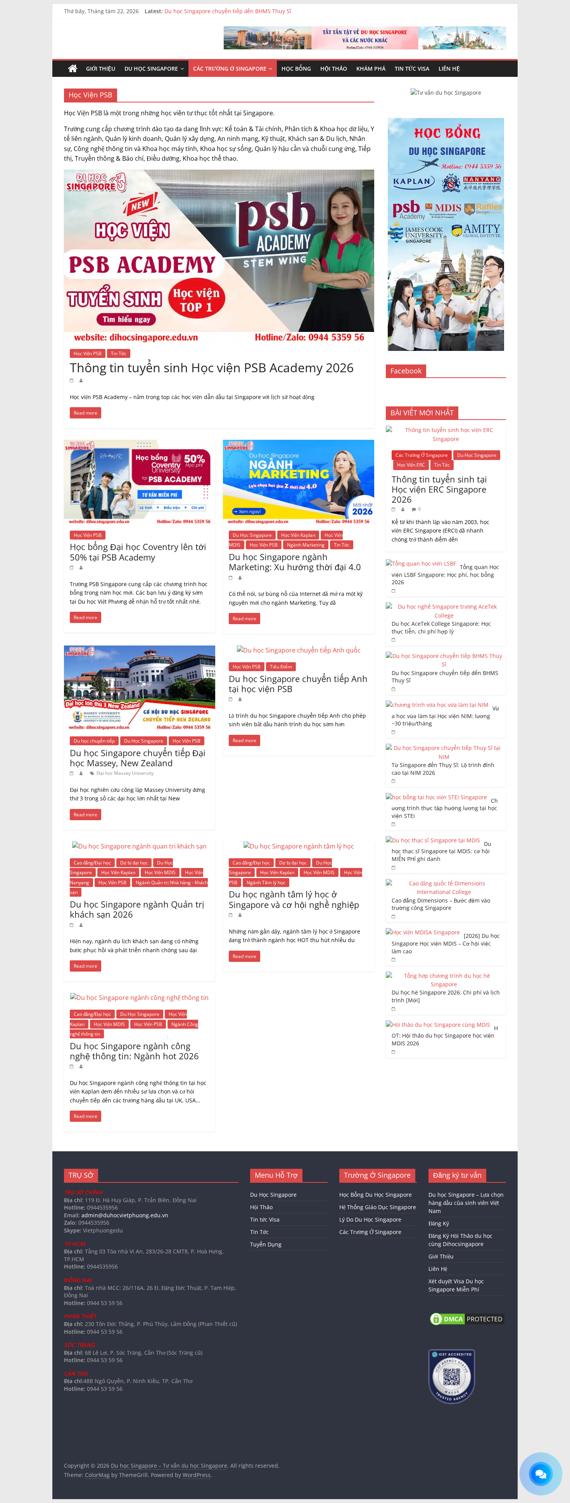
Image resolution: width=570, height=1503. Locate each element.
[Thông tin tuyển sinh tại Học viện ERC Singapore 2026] (446, 430)
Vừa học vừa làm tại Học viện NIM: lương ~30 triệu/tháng (445, 716)
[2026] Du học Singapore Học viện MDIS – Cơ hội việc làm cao (446, 943)
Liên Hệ (449, 68)
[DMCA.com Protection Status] (467, 1315)
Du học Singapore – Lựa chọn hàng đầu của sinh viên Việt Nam (466, 1203)
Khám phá (370, 68)
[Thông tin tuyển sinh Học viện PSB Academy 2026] (219, 174)
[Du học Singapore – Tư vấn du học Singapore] (72, 69)
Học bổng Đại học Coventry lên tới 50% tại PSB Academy (138, 551)
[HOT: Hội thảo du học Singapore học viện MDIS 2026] (438, 1024)
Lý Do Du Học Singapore (370, 1219)
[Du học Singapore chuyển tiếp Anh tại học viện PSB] (299, 650)
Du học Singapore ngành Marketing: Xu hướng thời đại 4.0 (295, 562)
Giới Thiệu (100, 68)
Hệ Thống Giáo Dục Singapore (377, 1207)
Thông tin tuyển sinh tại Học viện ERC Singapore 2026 (439, 489)
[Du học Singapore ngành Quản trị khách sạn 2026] (139, 846)
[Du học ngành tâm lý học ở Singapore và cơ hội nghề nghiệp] (299, 846)
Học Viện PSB (88, 353)
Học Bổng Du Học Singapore (375, 1194)
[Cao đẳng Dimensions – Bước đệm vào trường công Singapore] (444, 883)
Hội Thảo (333, 68)
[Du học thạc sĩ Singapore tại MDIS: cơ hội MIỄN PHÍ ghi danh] (433, 840)
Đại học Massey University (125, 773)
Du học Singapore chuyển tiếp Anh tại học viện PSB (298, 683)
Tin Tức (118, 353)
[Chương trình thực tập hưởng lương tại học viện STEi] (436, 797)
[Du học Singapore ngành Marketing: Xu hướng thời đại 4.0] (298, 444)
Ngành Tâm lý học (266, 882)
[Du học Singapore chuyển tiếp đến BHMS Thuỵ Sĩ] (444, 656)
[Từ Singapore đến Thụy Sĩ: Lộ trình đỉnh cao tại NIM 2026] (444, 748)
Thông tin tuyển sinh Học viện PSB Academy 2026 (212, 367)
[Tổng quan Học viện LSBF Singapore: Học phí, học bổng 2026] (421, 563)
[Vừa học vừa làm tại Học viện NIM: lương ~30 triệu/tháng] (437, 704)
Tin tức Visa (412, 68)
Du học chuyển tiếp (94, 741)
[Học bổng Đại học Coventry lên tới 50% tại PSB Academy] (139, 444)
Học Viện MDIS (160, 872)
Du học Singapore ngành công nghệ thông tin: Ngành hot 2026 (134, 1051)
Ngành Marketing (306, 544)
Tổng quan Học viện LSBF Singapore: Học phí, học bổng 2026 (445, 574)
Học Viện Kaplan (298, 535)
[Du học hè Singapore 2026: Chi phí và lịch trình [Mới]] (444, 975)
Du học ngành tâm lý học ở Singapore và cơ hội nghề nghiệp (294, 899)
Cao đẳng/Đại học (92, 862)
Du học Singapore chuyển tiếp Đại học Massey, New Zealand (138, 758)
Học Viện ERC (411, 465)
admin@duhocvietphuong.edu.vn (124, 1215)
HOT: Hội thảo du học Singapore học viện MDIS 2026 (445, 1035)
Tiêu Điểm (281, 666)
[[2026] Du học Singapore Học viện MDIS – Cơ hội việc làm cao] (423, 932)
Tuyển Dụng (266, 1244)
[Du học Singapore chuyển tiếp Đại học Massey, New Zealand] (139, 650)
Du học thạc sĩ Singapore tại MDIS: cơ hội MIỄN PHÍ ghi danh (441, 851)
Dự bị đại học (134, 862)
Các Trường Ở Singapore (229, 68)
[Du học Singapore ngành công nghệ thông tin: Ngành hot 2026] (139, 997)
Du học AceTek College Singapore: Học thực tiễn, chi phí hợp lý (245, 11)
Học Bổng (296, 68)
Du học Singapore (151, 68)
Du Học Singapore (252, 535)
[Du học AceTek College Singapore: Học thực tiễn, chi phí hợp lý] (444, 606)
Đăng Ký (438, 1223)
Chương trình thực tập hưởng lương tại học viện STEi (445, 808)
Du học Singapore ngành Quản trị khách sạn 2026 (137, 909)
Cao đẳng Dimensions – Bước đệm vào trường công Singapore (441, 904)
